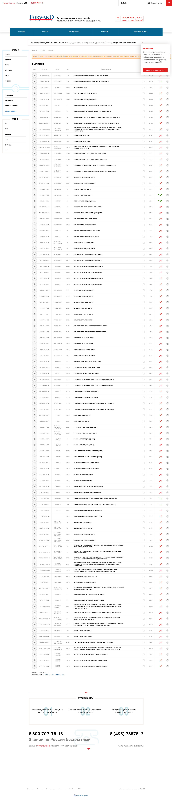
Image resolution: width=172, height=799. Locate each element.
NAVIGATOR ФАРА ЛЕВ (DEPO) (83, 296)
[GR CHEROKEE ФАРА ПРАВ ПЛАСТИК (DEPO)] (34, 266)
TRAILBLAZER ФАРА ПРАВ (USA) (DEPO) (86, 462)
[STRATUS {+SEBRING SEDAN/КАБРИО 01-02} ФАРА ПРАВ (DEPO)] (34, 403)
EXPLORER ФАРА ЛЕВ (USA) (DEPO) (85, 99)
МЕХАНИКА (9, 100)
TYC (6, 150)
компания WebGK (138, 789)
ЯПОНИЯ (8, 59)
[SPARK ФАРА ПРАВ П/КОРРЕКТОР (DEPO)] (34, 231)
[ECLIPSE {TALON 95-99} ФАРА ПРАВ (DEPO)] (34, 362)
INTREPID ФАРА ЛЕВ (80, 87)
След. (53, 674)
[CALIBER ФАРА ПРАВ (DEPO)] (34, 195)
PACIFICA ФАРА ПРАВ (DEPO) (83, 528)
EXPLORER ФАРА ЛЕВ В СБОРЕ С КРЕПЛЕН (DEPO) (90, 332)
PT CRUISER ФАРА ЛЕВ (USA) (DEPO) (85, 433)
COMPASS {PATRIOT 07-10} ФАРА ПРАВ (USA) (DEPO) (90, 159)
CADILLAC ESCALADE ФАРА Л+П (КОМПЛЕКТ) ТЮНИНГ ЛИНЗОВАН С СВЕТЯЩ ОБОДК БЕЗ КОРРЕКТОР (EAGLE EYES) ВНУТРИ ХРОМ (96, 570)
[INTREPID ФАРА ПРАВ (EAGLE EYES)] (34, 576)
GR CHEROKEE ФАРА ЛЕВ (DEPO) (84, 177)
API (6, 123)
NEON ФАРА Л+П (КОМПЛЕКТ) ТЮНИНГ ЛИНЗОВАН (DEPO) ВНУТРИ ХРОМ (97, 612)
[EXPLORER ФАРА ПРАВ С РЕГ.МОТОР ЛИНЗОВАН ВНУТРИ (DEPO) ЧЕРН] (34, 117)
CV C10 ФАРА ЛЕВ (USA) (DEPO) (84, 445)
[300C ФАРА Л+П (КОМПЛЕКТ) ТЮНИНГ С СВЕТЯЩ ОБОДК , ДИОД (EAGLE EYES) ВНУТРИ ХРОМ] (34, 552)
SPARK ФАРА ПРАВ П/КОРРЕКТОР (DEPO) (87, 230)
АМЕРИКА (8, 70)
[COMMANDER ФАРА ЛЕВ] (34, 135)
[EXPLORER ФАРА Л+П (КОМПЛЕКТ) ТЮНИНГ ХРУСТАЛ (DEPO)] (34, 642)
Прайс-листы (74, 32)
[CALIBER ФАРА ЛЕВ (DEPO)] (34, 189)
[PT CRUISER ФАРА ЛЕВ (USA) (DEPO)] (34, 433)
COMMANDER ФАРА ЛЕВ (81, 135)
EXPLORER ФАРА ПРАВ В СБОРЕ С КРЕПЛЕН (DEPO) (90, 326)
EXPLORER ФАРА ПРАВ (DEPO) (83, 314)
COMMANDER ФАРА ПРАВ (82, 141)
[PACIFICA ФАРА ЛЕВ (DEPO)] (34, 522)
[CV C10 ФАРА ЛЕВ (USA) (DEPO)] (34, 445)
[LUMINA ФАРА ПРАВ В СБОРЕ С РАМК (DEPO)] (34, 487)
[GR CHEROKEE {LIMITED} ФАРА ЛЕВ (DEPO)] (34, 260)
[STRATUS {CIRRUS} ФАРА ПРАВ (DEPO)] (34, 391)
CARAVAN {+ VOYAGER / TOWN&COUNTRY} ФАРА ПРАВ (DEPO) (94, 379)
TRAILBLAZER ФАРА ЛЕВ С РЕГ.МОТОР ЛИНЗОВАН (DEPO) (92, 111)
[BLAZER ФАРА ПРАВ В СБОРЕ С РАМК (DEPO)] (34, 510)
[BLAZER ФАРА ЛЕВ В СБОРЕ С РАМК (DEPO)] (34, 516)
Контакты (105, 32)
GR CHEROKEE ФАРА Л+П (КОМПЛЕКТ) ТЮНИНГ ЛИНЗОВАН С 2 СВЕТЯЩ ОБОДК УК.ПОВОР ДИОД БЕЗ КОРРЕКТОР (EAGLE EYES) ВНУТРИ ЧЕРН (97, 648)
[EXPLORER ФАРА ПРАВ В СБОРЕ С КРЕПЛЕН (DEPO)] (34, 326)
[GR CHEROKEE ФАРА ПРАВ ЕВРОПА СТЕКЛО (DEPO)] (34, 654)
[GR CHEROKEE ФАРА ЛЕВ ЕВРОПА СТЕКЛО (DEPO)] (34, 660)
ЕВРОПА (7, 54)
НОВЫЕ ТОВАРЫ (10, 111)
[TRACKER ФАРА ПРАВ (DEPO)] (34, 475)
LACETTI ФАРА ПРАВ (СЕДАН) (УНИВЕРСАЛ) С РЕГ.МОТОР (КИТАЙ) (95, 498)
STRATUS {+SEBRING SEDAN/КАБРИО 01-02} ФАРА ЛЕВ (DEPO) (94, 409)
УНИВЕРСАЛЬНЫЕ (11, 106)
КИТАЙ (7, 76)
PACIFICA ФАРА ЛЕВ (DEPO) (82, 522)
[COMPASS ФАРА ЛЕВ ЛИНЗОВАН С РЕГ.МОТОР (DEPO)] (34, 81)
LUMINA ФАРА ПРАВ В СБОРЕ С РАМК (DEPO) (88, 486)
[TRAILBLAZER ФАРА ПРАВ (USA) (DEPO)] (34, 463)
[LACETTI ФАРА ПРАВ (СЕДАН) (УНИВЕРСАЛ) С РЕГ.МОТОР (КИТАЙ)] (34, 498)
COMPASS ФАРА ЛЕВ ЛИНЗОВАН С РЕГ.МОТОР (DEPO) (91, 81)
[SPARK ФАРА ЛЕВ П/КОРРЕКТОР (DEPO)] (34, 237)
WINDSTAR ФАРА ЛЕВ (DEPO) (83, 308)
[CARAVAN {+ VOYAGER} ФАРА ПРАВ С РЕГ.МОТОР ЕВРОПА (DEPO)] (34, 165)
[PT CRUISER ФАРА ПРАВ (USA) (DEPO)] (34, 427)
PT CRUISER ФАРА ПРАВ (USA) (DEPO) (86, 427)
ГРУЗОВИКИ (9, 95)
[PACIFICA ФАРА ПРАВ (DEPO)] (34, 528)
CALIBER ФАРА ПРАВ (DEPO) (83, 195)
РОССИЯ (8, 81)
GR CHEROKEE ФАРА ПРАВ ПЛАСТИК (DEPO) (88, 266)
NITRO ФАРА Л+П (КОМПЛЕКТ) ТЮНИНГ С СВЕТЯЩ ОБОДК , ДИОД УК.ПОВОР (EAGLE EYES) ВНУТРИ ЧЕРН (99, 588)
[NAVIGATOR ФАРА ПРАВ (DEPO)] (34, 290)
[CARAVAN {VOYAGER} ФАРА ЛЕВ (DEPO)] (34, 373)
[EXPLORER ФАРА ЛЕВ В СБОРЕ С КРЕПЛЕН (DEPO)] (34, 332)
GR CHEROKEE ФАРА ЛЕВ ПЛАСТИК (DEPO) (88, 272)
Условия (45, 32)
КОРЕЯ (7, 65)
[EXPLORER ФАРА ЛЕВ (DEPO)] (34, 320)
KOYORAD (8, 145)
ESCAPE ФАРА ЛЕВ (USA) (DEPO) (84, 248)
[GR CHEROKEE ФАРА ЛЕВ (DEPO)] (34, 177)
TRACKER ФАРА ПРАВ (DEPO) (83, 474)
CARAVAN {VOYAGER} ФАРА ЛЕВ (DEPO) (86, 373)
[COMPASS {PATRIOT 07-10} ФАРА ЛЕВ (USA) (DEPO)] (34, 153)
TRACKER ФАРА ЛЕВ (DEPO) (83, 480)
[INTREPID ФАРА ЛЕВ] (34, 87)
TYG (6, 139)
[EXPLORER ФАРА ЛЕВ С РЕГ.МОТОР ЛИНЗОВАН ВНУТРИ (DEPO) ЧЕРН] (34, 123)
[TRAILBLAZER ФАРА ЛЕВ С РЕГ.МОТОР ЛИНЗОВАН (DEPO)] (34, 111)
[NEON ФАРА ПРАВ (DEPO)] (34, 415)
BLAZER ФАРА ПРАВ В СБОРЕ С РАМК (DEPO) (88, 510)
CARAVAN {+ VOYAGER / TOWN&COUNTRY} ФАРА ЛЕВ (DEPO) (93, 385)
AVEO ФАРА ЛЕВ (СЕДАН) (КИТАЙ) (85, 201)
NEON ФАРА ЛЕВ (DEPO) (81, 421)
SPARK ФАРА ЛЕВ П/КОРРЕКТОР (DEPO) (86, 236)
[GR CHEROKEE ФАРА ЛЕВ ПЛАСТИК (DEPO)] (34, 272)
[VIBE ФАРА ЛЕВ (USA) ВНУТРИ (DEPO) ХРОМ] (34, 207)
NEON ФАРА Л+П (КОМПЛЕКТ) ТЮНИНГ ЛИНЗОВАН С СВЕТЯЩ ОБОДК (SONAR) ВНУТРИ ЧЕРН (96, 147)
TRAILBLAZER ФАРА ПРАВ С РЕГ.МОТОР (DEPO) (89, 594)
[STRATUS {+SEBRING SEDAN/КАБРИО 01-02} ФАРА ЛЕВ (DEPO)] (34, 409)
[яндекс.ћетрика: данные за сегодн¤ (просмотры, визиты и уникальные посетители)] (81, 795)
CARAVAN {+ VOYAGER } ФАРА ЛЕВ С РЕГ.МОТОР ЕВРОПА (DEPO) (95, 171)
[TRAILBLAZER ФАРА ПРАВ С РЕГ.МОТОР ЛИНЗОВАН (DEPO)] (34, 105)
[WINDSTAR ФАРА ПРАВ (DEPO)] (34, 302)
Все (63, 674)
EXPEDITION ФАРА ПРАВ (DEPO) (84, 338)
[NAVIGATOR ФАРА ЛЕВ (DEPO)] (34, 296)
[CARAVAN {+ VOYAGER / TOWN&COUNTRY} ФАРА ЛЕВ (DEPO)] (34, 385)
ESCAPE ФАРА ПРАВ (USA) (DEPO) (84, 242)
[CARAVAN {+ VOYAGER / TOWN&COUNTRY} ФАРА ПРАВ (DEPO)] (34, 379)
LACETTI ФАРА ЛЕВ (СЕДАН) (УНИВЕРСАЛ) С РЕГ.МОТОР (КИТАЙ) (95, 504)
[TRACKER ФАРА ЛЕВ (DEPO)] (34, 481)
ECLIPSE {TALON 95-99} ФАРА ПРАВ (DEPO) (87, 361)
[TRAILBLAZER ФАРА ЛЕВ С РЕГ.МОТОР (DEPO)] (34, 600)
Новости (21, 32)
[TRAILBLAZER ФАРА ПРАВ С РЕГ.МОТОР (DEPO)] (34, 594)
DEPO (6, 129)
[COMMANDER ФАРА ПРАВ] (34, 141)
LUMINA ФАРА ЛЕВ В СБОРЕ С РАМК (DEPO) (88, 492)
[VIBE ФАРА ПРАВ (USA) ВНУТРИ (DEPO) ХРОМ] (34, 213)
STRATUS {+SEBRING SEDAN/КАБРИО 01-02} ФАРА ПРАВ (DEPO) (94, 403)
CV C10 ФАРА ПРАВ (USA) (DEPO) (84, 439)
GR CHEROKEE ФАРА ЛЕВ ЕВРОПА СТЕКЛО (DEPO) (90, 660)
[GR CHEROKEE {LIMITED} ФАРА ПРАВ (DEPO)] (34, 254)
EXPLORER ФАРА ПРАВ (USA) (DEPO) (85, 93)
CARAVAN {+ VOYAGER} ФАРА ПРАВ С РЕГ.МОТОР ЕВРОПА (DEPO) (95, 165)
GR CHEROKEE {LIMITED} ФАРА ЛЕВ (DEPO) (88, 260)
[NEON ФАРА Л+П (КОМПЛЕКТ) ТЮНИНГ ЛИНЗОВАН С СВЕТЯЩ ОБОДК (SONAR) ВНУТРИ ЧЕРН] (34, 147)
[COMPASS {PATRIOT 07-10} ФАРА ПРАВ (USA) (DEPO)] (34, 159)
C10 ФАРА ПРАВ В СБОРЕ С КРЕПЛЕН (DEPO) (88, 451)
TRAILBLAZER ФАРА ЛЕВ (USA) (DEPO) (86, 468)
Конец (58, 674)
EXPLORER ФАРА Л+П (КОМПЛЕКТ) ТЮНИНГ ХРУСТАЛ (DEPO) (93, 642)
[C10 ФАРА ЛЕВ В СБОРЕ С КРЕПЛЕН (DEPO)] (34, 457)
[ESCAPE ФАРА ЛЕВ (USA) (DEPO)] (34, 249)
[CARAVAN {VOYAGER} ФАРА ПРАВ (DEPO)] (34, 368)
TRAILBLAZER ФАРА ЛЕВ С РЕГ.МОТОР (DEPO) (89, 600)
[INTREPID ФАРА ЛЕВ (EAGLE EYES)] (34, 582)
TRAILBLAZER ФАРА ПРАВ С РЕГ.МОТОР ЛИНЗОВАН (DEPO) (93, 105)
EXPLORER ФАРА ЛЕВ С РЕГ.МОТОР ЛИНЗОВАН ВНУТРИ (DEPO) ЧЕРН (96, 123)
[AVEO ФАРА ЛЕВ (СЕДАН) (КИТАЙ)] (34, 201)
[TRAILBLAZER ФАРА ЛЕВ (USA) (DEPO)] (34, 469)
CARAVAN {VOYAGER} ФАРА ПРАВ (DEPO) (87, 367)
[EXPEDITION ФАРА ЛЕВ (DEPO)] (34, 344)
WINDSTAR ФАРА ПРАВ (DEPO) (83, 302)
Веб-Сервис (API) (140, 32)
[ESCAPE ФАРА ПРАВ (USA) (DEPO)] (34, 243)
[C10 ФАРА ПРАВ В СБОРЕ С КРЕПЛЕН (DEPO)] (34, 451)
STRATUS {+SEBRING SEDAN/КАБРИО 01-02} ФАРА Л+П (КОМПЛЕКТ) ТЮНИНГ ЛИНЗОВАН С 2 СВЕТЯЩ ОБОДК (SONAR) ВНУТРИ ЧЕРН (98, 624)
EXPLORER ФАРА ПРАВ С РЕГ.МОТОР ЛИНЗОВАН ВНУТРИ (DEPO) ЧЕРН (97, 117)
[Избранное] (169, 5)
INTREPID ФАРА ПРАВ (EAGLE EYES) (85, 576)
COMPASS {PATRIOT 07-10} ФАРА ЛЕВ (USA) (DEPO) (90, 153)
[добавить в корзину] (160, 81)
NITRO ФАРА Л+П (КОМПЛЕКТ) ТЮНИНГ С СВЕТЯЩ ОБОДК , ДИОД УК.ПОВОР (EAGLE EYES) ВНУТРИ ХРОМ (99, 546)
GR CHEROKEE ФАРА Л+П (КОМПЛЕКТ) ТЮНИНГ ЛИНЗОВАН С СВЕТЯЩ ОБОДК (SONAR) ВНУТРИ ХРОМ (97, 618)
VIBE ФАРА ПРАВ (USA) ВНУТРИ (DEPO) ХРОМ (88, 213)
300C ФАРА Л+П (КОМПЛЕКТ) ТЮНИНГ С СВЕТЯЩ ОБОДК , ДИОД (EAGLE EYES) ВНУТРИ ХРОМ (97, 552)
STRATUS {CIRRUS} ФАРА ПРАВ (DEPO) (86, 391)
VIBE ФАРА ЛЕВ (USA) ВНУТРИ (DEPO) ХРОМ (88, 207)
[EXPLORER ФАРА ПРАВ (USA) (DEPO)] (34, 93)
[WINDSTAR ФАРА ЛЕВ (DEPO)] (34, 308)
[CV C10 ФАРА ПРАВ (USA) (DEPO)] (34, 439)
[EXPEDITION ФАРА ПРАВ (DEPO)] (34, 338)
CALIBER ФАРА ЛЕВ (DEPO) (82, 189)
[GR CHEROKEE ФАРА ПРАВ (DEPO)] (34, 183)
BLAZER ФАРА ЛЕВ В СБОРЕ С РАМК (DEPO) (88, 516)
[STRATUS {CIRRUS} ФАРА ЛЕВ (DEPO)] (34, 397)
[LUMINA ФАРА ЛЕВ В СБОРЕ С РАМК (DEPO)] (34, 492)
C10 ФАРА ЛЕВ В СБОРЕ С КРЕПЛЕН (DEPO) (88, 457)
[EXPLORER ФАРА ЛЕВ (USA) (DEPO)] (34, 99)
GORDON (8, 134)
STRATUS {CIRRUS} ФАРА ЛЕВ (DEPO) (86, 397)
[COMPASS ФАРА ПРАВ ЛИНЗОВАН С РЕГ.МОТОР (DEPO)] (34, 75)
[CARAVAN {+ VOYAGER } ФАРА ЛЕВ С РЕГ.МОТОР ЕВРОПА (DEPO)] (34, 171)
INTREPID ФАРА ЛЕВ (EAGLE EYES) (85, 582)
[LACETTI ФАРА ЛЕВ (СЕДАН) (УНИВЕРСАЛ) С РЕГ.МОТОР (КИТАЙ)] (34, 504)
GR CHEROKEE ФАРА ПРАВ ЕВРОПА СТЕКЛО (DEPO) (91, 654)
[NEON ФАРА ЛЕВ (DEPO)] (34, 421)
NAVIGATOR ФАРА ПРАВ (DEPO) (84, 290)
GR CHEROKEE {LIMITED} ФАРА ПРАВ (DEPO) (88, 254)
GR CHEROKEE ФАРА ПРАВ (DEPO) (85, 183)
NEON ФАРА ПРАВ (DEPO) (82, 415)
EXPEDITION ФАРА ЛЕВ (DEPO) (83, 343)
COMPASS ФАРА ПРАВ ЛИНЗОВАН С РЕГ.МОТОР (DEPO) (91, 75)
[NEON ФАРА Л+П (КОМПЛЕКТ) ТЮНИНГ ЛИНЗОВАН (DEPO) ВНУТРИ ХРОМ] (34, 613)
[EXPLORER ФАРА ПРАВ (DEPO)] (34, 314)
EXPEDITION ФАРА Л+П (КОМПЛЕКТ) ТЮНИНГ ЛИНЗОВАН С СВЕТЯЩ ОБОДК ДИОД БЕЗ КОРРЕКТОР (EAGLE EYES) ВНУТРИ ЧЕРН (98, 557)
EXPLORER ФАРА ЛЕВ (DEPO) (83, 320)
